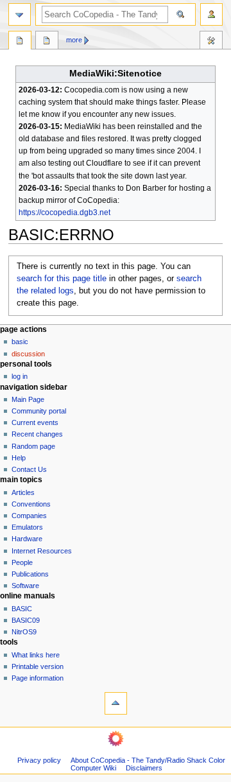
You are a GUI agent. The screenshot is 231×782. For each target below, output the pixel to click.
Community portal (39, 411)
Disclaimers (144, 768)
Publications (30, 574)
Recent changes (37, 434)
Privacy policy (39, 760)
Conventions (31, 504)
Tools (211, 41)
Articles (23, 492)
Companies (29, 515)
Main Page (28, 399)
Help (19, 458)
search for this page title (62, 278)
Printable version (38, 666)
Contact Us (29, 469)
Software (25, 585)
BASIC (20, 341)
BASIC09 (26, 620)
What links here (36, 655)
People (22, 562)
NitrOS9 (24, 632)
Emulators (27, 527)
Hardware (27, 539)
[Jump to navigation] (19, 14)
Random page (33, 446)
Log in (20, 376)
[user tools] (211, 14)
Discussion (28, 354)
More (74, 40)
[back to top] (116, 703)
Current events (35, 422)
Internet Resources (42, 551)
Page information (38, 678)
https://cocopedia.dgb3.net (64, 212)
